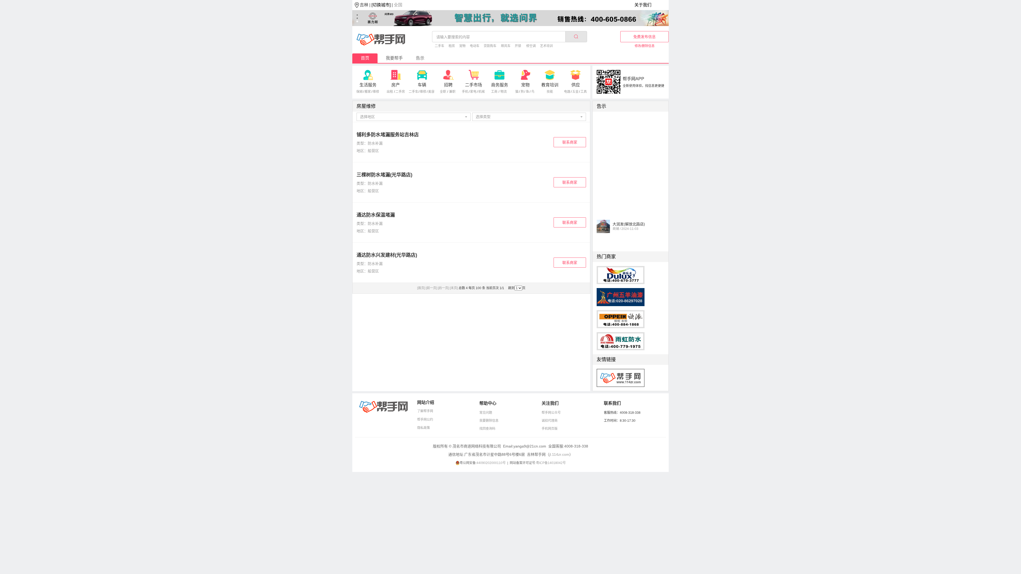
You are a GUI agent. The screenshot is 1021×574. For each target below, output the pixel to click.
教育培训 (549, 85)
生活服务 (367, 85)
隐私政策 (423, 428)
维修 (376, 92)
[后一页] (443, 288)
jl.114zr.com (559, 454)
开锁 (518, 46)
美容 (431, 92)
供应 (575, 85)
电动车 (474, 46)
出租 (390, 92)
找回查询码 (487, 428)
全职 (443, 92)
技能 (550, 92)
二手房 (400, 92)
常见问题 (485, 413)
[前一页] (431, 288)
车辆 (422, 85)
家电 (473, 92)
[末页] (454, 288)
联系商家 (569, 142)
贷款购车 (490, 46)
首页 (365, 58)
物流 (503, 92)
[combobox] (414, 117)
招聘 (448, 85)
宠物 (462, 46)
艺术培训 (546, 46)
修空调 (531, 46)
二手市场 (473, 85)
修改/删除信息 (645, 46)
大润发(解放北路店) (629, 219)
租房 (452, 46)
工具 (583, 92)
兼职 (452, 92)
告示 (420, 58)
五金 (575, 92)
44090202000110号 (491, 463)
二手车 (439, 46)
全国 (398, 5)
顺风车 (505, 46)
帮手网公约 (425, 419)
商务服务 (499, 85)
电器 (567, 92)
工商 (494, 92)
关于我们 (642, 5)
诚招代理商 (550, 421)
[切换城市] (381, 5)
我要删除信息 (489, 421)
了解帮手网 (425, 411)
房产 (395, 85)
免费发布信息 (644, 37)
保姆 (359, 92)
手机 (465, 92)
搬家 (368, 92)
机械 (481, 92)
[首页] (421, 288)
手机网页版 (550, 428)
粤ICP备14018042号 (551, 463)
